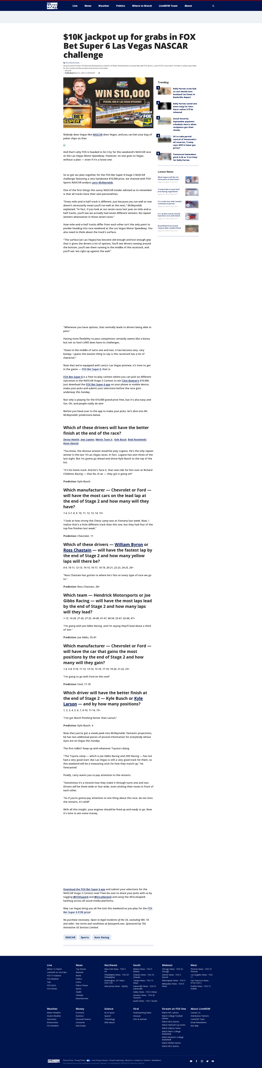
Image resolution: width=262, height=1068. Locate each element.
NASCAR (68, 70)
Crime (78, 982)
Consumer (80, 1022)
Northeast (110, 965)
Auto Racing (101, 937)
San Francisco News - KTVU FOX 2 (200, 981)
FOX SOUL (51, 985)
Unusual (136, 1016)
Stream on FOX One (174, 1008)
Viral (136, 1008)
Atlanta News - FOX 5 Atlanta (142, 970)
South (136, 965)
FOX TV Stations (54, 975)
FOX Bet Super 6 (91, 369)
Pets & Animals (140, 1019)
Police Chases (82, 985)
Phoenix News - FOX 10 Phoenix (201, 970)
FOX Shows (52, 988)
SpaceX (107, 1016)
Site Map (194, 1025)
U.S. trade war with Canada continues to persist (169, 202)
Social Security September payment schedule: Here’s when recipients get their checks (184, 124)
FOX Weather (53, 979)
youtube (191, 1061)
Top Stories (81, 969)
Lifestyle (79, 995)
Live (49, 965)
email (213, 1061)
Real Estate (81, 1025)
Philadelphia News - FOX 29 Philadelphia (116, 975)
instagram (202, 1061)
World (78, 975)
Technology (109, 1019)
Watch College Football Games (172, 1017)
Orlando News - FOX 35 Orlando (143, 975)
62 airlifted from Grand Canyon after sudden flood (169, 227)
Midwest (167, 965)
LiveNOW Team (198, 1019)
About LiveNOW (200, 1008)
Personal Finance (83, 1019)
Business (80, 1016)
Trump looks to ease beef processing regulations (169, 190)
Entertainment (82, 998)
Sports (85, 937)
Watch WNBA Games (171, 1043)
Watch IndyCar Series (171, 1028)
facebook (196, 1061)
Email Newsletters (199, 1022)
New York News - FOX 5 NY (115, 970)
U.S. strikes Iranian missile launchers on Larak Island (169, 214)
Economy (80, 1012)
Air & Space (109, 1012)
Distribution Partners (200, 1016)
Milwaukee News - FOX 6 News (173, 984)
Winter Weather (54, 1012)
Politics (79, 979)
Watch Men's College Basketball (171, 1032)
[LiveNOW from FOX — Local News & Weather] (56, 6)
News (79, 965)
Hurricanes (51, 1019)
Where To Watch (54, 969)
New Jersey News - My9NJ (116, 986)
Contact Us (195, 1012)
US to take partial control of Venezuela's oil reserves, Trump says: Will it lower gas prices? (184, 142)
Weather (52, 1008)
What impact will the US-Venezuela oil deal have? (168, 178)
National (79, 972)
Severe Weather (54, 1016)
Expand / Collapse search (213, 6)
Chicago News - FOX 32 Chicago (172, 970)
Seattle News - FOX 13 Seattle (201, 987)
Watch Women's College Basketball (173, 1038)
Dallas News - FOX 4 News (145, 992)
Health (78, 992)
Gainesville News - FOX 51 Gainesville (144, 987)
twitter (207, 1061)
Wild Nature (109, 1022)
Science (108, 1008)
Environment (52, 1022)
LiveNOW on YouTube (57, 972)
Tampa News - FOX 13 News (143, 981)
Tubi (49, 982)
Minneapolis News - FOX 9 (173, 980)
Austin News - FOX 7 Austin (145, 1001)
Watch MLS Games (170, 1046)
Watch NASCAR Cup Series (173, 1025)
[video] (192, 180)
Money (80, 1008)
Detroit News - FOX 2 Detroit (171, 975)
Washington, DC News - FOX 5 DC (115, 981)
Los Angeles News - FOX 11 (201, 975)
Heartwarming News (142, 1012)
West (194, 965)
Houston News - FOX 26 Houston (144, 996)
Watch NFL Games (170, 1012)
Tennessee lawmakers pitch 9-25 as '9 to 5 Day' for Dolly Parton (185, 157)
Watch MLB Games (170, 1021)
